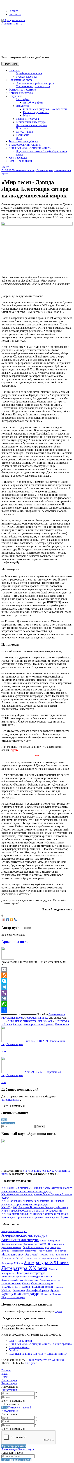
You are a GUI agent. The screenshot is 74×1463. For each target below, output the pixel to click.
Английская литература (21, 1020)
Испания (63, 1258)
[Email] (37, 970)
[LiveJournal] (15, 919)
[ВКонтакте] (8, 919)
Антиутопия (54, 1240)
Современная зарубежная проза (35, 83)
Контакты (15, 14)
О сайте (13, 10)
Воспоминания (56, 1244)
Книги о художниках (36, 112)
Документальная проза (11, 1248)
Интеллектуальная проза (46, 1258)
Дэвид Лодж (45, 1020)
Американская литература (24, 1235)
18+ (3, 1020)
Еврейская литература (36, 1247)
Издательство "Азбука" (19, 1254)
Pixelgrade (31, 1363)
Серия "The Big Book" (10, 1287)
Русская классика (26, 76)
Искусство (22, 105)
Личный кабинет (19, 1347)
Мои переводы (18, 157)
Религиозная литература (31, 121)
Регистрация (9, 1389)
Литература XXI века (46, 1262)
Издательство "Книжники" (54, 1254)
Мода (26, 115)
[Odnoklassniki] (37, 975)
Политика (22, 128)
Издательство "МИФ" (12, 1258)
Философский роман (37, 1290)
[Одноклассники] (11, 919)
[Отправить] (37, 1010)
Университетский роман (39, 1024)
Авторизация (9, 1410)
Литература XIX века (12, 1263)
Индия (28, 1257)
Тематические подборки (23, 141)
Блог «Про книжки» (21, 160)
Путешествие (31, 1280)
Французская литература (20, 1294)
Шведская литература (13, 1297)
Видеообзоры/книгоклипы (25, 144)
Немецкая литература (30, 1273)
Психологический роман (12, 1280)
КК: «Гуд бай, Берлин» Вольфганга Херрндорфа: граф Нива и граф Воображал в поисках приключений (34, 1209)
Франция (54, 1290)
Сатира (17, 1024)
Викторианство (30, 1244)
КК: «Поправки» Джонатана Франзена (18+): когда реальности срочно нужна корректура (32, 1202)
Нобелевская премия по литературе (20, 1276)
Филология (62, 1024)
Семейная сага (11, 1283)
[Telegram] (37, 987)
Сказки (59, 1287)
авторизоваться (10, 1099)
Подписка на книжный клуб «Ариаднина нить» (38, 1353)
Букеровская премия (11, 1244)
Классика (14, 70)
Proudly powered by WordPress (46, 1359)
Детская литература (21, 92)
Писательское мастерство (31, 125)
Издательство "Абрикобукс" (53, 1251)
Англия (43, 1240)
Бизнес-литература (27, 118)
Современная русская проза (33, 86)
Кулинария (22, 134)
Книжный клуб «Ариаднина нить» (30, 147)
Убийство (6, 1290)
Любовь (53, 1268)
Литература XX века (24, 1268)
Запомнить (12, 1404)
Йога (19, 138)
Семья (26, 1283)
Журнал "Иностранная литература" (19, 1251)
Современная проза (21, 79)
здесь (58, 1311)
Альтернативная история (14, 1231)
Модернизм (7, 1273)
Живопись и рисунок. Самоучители (45, 109)
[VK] (37, 998)
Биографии (22, 99)
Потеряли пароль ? (19, 1407)
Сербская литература (42, 1283)
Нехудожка (15, 96)
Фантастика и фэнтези (22, 89)
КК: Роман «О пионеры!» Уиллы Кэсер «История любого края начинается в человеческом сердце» (36, 1189)
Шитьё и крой (24, 131)
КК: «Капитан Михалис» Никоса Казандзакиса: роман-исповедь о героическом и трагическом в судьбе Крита (35, 1215)
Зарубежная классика (29, 73)
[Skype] (37, 981)
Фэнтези (46, 1293)
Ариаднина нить (14, 942)
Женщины (55, 1247)
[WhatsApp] (37, 1004)
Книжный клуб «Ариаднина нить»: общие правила (40, 1343)
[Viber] (37, 993)
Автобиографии (33, 102)
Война (42, 1244)
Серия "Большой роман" (38, 1286)
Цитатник (56, 1294)
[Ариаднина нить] (8, 958)
